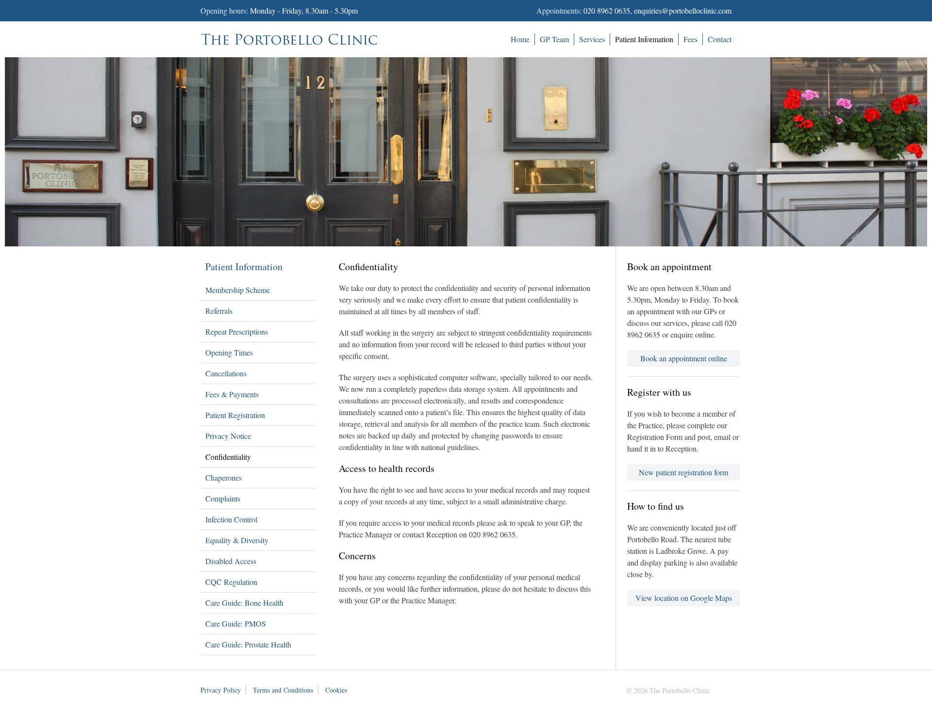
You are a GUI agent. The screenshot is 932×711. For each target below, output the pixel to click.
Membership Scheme (237, 290)
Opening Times (229, 352)
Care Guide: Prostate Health (248, 644)
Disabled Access (230, 561)
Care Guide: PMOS (235, 623)
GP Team (554, 39)
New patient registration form (683, 472)
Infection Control (231, 519)
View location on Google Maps (683, 598)
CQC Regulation (231, 582)
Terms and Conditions (283, 690)
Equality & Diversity (236, 540)
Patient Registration (235, 415)
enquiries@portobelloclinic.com (683, 10)
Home (520, 39)
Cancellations (226, 373)
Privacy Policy (220, 690)
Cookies (336, 690)
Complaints (222, 498)
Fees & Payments (232, 394)
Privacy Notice (228, 436)
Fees (690, 39)
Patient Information (644, 39)
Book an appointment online (683, 358)
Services (592, 39)
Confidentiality (228, 457)
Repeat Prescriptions (236, 331)
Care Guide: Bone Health (244, 603)
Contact (720, 39)
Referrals (219, 311)
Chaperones (223, 477)
